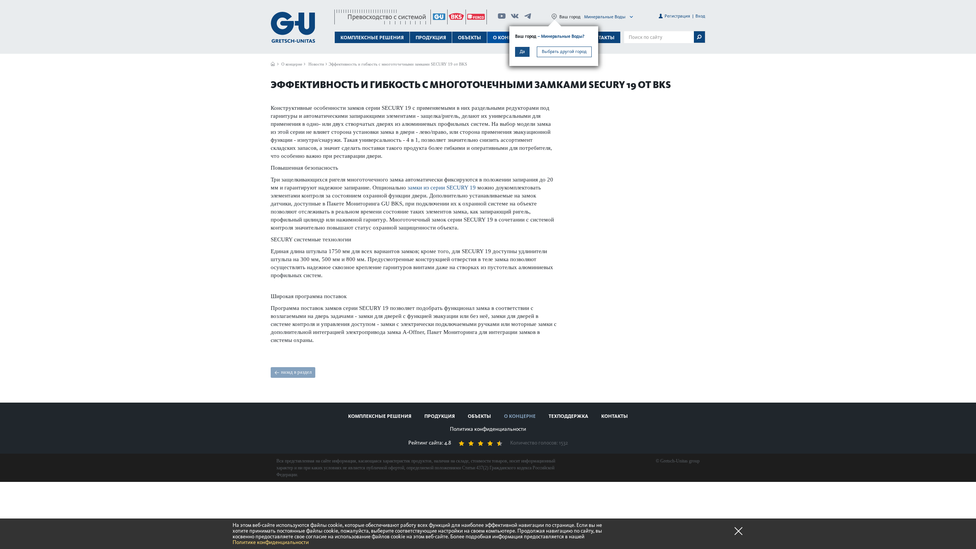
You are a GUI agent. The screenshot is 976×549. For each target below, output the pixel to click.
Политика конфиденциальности (488, 429)
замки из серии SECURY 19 (442, 188)
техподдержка (568, 416)
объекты (469, 37)
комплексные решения (379, 416)
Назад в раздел (296, 372)
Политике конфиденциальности (271, 542)
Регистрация (677, 16)
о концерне (520, 416)
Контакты (601, 37)
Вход (700, 16)
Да (522, 51)
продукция (439, 416)
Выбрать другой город (564, 51)
